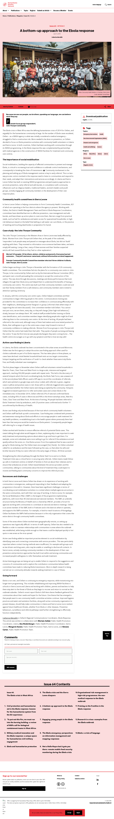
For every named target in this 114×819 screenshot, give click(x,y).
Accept (70, 813)
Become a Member (59, 10)
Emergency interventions (90, 134)
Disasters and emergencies (91, 142)
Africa (85, 154)
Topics (26, 10)
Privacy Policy (61, 779)
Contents (20, 107)
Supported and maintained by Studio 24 (100, 803)
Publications (15, 10)
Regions (32, 10)
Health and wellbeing (89, 147)
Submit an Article (43, 10)
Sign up (24, 788)
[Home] (16, 4)
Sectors (99, 147)
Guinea (100, 154)
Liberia (106, 154)
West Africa (92, 154)
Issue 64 (53, 26)
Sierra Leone (87, 158)
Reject (79, 813)
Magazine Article (88, 165)
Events (70, 10)
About (5, 10)
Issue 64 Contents (8, 107)
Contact (77, 776)
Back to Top (107, 635)
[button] (8, 10)
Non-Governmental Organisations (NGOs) (95, 138)
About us (59, 776)
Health (101, 134)
